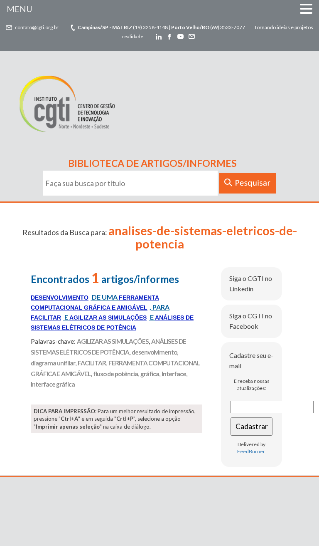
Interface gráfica (53, 384)
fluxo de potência (115, 373)
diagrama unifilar (53, 363)
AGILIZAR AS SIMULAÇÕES (113, 341)
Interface (174, 373)
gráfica (149, 373)
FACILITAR (92, 363)
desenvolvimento (154, 352)
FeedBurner (251, 451)
